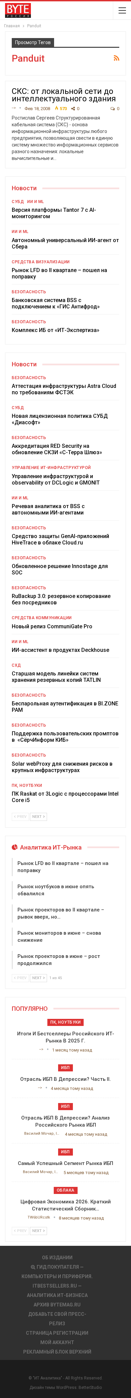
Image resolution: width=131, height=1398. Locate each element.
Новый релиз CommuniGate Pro (52, 626)
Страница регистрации (57, 1333)
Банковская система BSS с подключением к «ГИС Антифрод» (56, 303)
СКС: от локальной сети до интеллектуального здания (64, 95)
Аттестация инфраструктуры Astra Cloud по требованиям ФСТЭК (64, 389)
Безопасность (29, 292)
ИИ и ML (35, 201)
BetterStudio (90, 1387)
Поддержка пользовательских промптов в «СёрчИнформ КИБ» (65, 736)
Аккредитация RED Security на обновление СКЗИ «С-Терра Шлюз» (57, 449)
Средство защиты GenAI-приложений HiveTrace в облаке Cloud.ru (60, 539)
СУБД (18, 201)
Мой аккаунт (57, 1342)
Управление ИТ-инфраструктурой (51, 467)
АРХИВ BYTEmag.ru (57, 1304)
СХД (16, 665)
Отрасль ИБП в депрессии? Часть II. (65, 1079)
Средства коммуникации (42, 617)
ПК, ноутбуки (27, 785)
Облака (66, 1190)
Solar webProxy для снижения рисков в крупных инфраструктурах (62, 767)
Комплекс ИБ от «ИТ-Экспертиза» (55, 330)
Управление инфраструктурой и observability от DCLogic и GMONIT (56, 479)
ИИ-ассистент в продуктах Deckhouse (60, 650)
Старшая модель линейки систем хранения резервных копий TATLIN (56, 676)
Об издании (57, 1257)
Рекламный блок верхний (57, 1352)
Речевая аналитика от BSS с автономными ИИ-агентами (48, 509)
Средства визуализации (41, 262)
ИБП (65, 1067)
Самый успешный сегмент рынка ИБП (65, 1163)
